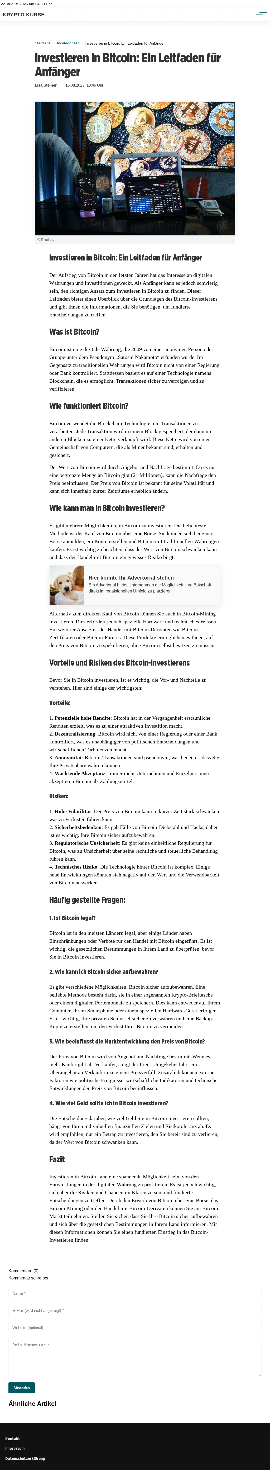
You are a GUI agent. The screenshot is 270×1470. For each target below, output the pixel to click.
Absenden (21, 1388)
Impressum (15, 1448)
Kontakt (12, 1438)
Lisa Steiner (46, 85)
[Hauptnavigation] (259, 14)
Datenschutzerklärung (25, 1458)
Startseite (43, 43)
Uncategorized (67, 43)
